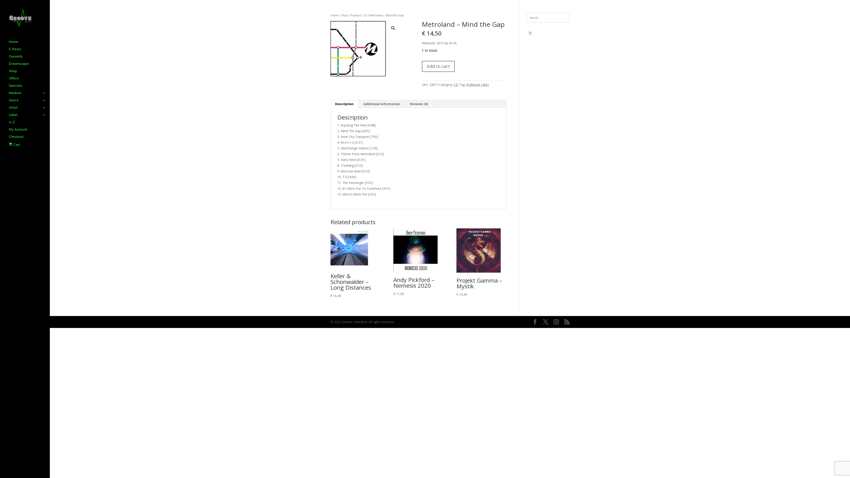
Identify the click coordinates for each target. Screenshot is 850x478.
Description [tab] (344, 104)
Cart (16, 145)
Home (13, 42)
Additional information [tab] (381, 104)
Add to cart (438, 66)
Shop (13, 71)
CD (365, 15)
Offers (14, 79)
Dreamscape (19, 64)
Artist (13, 108)
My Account (18, 130)
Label (13, 115)
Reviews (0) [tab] (419, 104)
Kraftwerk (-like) (477, 85)
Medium (15, 93)
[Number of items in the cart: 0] (530, 33)
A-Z (12, 122)
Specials (15, 86)
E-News (15, 49)
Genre (14, 100)
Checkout (16, 137)
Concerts (16, 57)
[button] (393, 28)
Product (355, 15)
